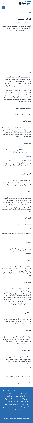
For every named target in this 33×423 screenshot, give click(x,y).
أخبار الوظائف (25, 399)
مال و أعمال (24, 404)
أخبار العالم (23, 396)
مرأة (18, 399)
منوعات (6, 399)
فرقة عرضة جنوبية (14, 404)
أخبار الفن (19, 390)
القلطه (28, 383)
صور (6, 404)
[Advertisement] (16, 50)
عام (30, 15)
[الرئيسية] (30, 12)
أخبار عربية (8, 393)
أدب (18, 393)
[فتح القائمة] (3, 3)
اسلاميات (12, 399)
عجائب (21, 401)
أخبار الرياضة (11, 390)
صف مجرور (16, 409)
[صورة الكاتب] (30, 23)
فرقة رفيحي (6, 407)
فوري (23, 22)
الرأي (26, 401)
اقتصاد (17, 396)
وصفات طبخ (24, 393)
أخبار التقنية (10, 396)
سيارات (15, 401)
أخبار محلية (27, 390)
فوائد (18, 383)
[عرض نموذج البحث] (3, 7)
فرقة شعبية (8, 401)
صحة (4, 390)
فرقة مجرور (26, 407)
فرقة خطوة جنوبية (16, 407)
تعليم (14, 393)
